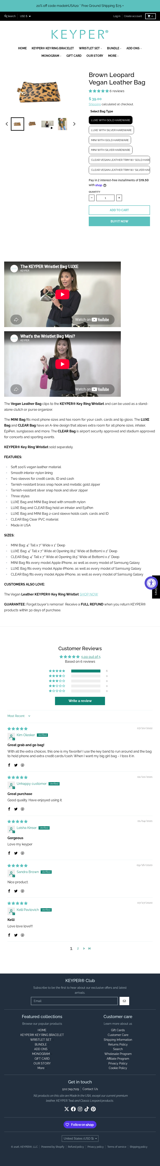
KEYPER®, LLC (29, 1146)
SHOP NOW (89, 594)
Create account (133, 16)
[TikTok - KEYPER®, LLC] (86, 1108)
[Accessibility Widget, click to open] (151, 583)
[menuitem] (17, 124)
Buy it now (119, 221)
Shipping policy (139, 1146)
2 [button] (78, 948)
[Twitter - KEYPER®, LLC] (66, 1108)
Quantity (94, 192)
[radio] (110, 120)
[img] (18, 729)
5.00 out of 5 (91, 657)
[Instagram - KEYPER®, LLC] (80, 1108)
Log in (116, 16)
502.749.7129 (70, 1089)
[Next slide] (74, 124)
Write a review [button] (80, 701)
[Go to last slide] (7, 124)
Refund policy (76, 1146)
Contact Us (90, 1089)
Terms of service (116, 1146)
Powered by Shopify (52, 1146)
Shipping (95, 104)
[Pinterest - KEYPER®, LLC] (93, 1108)
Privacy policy (96, 1146)
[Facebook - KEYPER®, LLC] (73, 1108)
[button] (99, 91)
